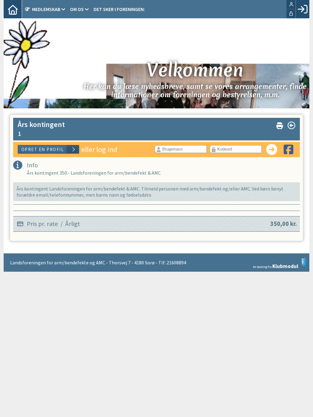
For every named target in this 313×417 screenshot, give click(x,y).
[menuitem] (13, 9)
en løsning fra (275, 266)
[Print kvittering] (279, 124)
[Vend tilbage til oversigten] (291, 125)
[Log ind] (302, 9)
